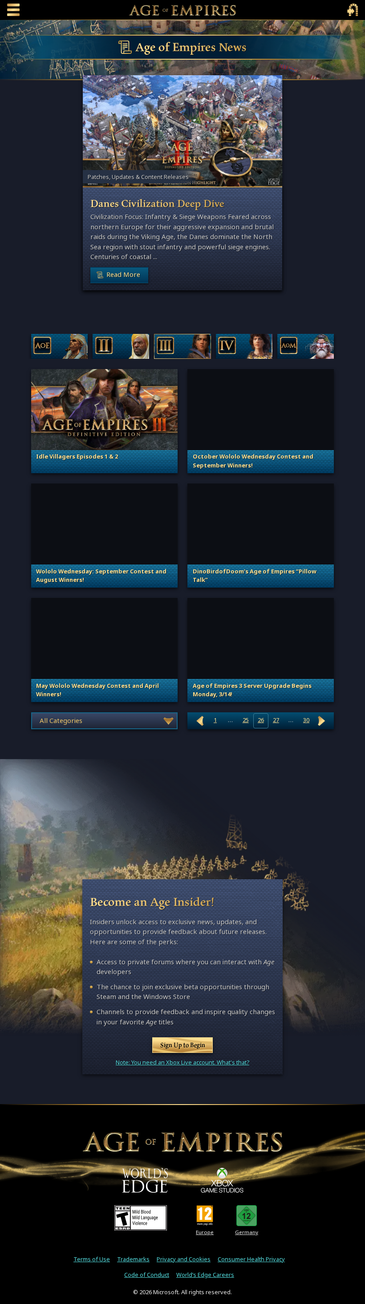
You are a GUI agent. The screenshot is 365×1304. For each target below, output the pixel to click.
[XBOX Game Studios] (222, 1180)
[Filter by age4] (244, 346)
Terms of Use (91, 1259)
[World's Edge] (145, 1180)
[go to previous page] (200, 720)
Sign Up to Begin (182, 1044)
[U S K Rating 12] (247, 1215)
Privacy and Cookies (184, 1259)
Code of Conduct (146, 1275)
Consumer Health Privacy (251, 1259)
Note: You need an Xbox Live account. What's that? (182, 1062)
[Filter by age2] (121, 346)
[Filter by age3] (182, 346)
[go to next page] (321, 720)
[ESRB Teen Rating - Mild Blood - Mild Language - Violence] (140, 1217)
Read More (123, 274)
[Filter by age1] (59, 346)
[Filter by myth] (305, 346)
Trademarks (133, 1259)
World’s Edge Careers (205, 1275)
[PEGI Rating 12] (205, 1215)
